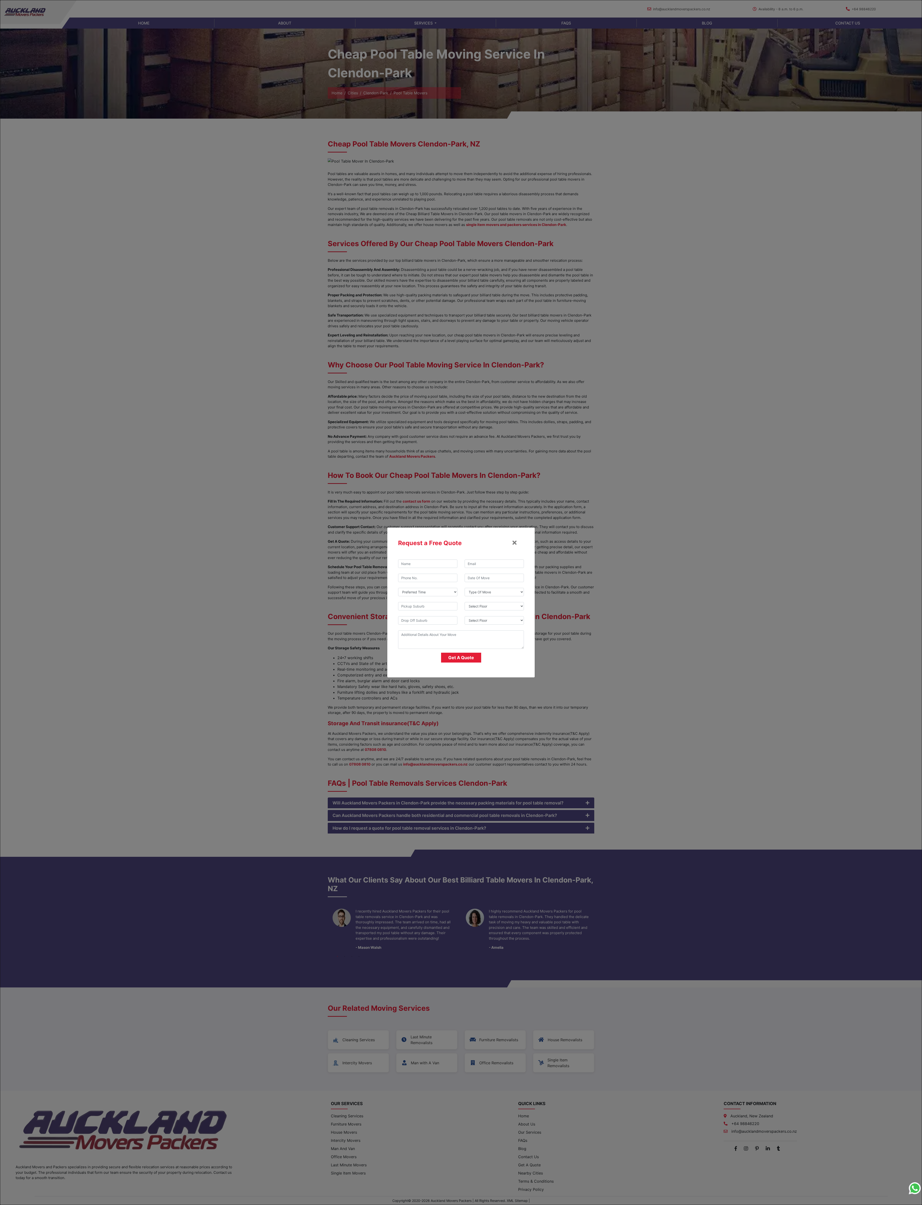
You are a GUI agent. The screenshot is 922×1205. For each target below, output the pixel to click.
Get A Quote (461, 657)
